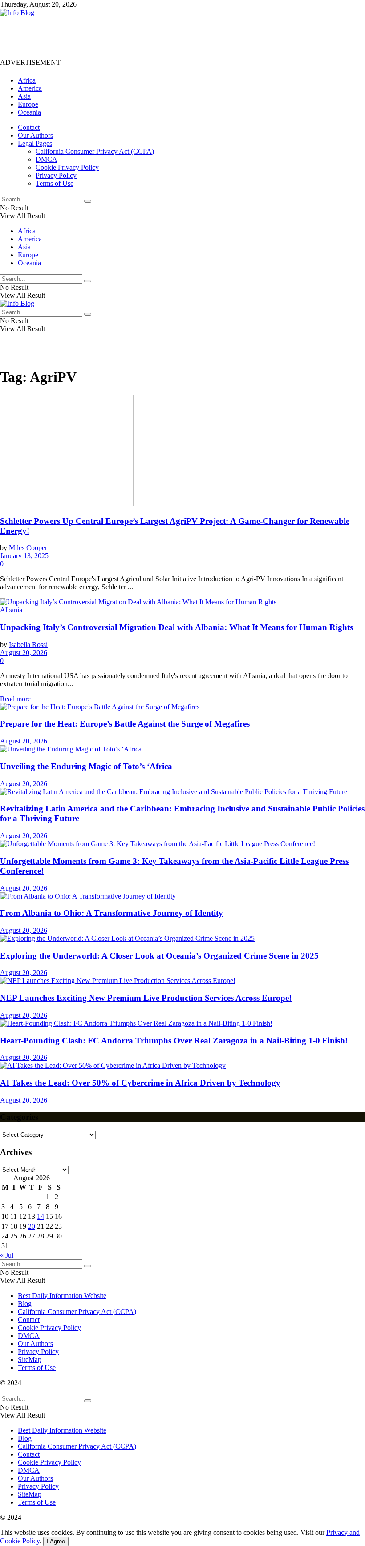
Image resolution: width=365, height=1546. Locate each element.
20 (31, 1226)
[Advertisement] (162, 37)
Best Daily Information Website (62, 1295)
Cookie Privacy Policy (67, 167)
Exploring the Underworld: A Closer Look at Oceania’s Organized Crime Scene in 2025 (159, 955)
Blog (25, 1303)
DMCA (46, 159)
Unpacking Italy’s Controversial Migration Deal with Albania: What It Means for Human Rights (176, 627)
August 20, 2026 (23, 652)
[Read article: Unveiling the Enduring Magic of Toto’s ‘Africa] (182, 749)
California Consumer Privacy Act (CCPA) (95, 151)
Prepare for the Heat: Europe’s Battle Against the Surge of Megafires (125, 723)
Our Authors (35, 135)
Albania (11, 610)
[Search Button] (87, 201)
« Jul (6, 1255)
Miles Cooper (28, 547)
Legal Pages (35, 143)
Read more (15, 699)
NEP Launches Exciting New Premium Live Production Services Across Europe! (146, 998)
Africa (27, 80)
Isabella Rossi (28, 644)
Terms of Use (54, 183)
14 (40, 1216)
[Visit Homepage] (17, 12)
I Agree (56, 1541)
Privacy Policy (56, 175)
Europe (28, 104)
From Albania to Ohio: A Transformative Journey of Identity (111, 913)
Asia (24, 96)
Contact (29, 127)
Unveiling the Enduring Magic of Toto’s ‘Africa (86, 766)
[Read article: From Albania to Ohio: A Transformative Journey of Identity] (182, 896)
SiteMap (29, 1359)
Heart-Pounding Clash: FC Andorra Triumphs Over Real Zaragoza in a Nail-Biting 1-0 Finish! (174, 1040)
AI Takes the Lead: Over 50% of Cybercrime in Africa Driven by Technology (140, 1082)
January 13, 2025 (24, 555)
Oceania (29, 112)
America (30, 88)
